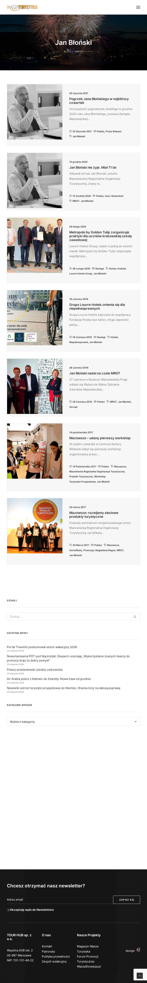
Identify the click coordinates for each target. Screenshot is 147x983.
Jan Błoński (79, 136)
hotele (112, 268)
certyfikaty (75, 550)
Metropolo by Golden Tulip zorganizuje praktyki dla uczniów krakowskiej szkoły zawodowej (100, 236)
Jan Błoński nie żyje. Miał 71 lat (92, 167)
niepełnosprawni (78, 342)
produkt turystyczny (81, 476)
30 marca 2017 (81, 545)
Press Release (114, 131)
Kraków (122, 268)
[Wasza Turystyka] (22, 7)
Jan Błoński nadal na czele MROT (94, 373)
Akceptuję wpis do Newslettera (32, 910)
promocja (88, 550)
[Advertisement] (73, 764)
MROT (76, 200)
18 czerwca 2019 (82, 337)
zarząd (73, 406)
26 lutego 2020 (81, 268)
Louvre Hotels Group (80, 273)
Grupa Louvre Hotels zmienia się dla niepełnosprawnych (97, 306)
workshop (99, 476)
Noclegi (99, 268)
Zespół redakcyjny (54, 961)
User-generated (114, 195)
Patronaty (48, 951)
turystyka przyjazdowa (82, 481)
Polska (100, 131)
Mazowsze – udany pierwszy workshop (100, 438)
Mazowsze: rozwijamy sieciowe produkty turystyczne (93, 515)
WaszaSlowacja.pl (89, 966)
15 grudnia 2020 (82, 195)
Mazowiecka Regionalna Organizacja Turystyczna (97, 471)
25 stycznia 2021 (82, 131)
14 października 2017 (84, 466)
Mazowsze (120, 466)
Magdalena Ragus (105, 550)
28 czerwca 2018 (82, 401)
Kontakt (47, 946)
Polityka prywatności (56, 956)
